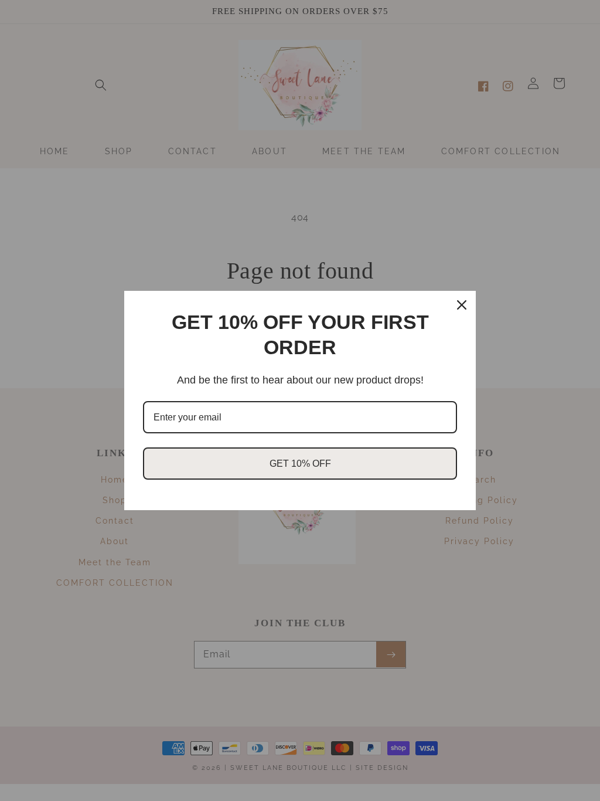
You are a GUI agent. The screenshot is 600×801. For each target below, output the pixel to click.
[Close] (462, 305)
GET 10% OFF (300, 464)
